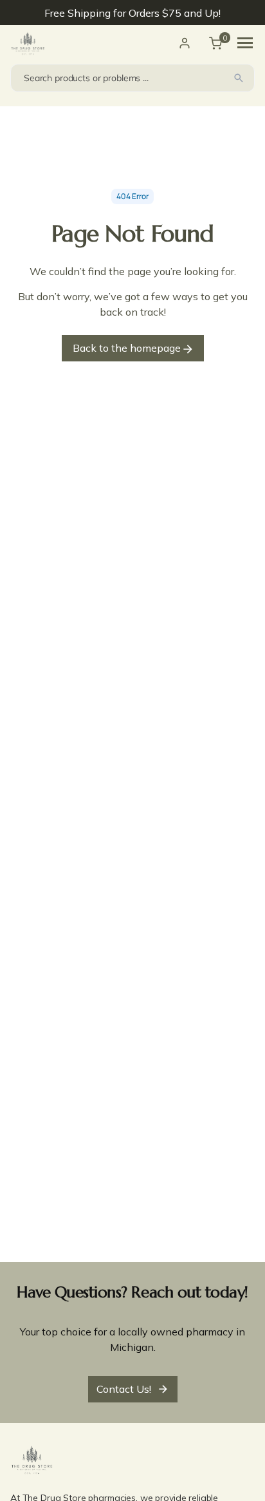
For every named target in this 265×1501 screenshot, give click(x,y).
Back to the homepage (128, 347)
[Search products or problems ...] (238, 78)
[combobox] (132, 78)
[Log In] (184, 43)
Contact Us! (123, 1388)
